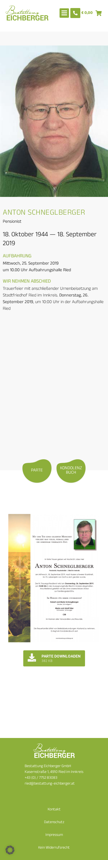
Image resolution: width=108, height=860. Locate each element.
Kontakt (54, 809)
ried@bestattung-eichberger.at (50, 784)
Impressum (54, 835)
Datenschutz (54, 822)
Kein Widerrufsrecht (54, 848)
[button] (10, 850)
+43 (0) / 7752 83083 (41, 778)
